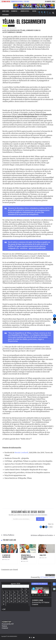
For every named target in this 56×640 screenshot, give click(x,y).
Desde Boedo (13, 27)
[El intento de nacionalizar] (9, 544)
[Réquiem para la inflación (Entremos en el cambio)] (28, 544)
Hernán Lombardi (21, 453)
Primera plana (11, 25)
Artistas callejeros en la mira (42, 535)
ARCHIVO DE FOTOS (25, 11)
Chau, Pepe (43, 555)
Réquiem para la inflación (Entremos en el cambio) (28, 557)
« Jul (3, 609)
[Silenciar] (45, 595)
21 (19, 598)
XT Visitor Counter (47, 577)
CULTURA (34, 11)
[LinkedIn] (46, 527)
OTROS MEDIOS (5, 14)
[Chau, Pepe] (46, 544)
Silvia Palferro (8, 535)
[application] (40, 591)
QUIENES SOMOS (5, 11)
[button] (18, 11)
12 (11, 595)
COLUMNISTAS (14, 11)
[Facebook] (41, 527)
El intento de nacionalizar (6, 556)
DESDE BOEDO (13, 636)
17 (3, 598)
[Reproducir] (33, 595)
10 (3, 595)
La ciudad (5, 25)
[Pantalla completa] (47, 595)
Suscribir (40, 519)
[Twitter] (43, 527)
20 (15, 598)
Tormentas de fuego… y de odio (20, 1)
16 (27, 595)
